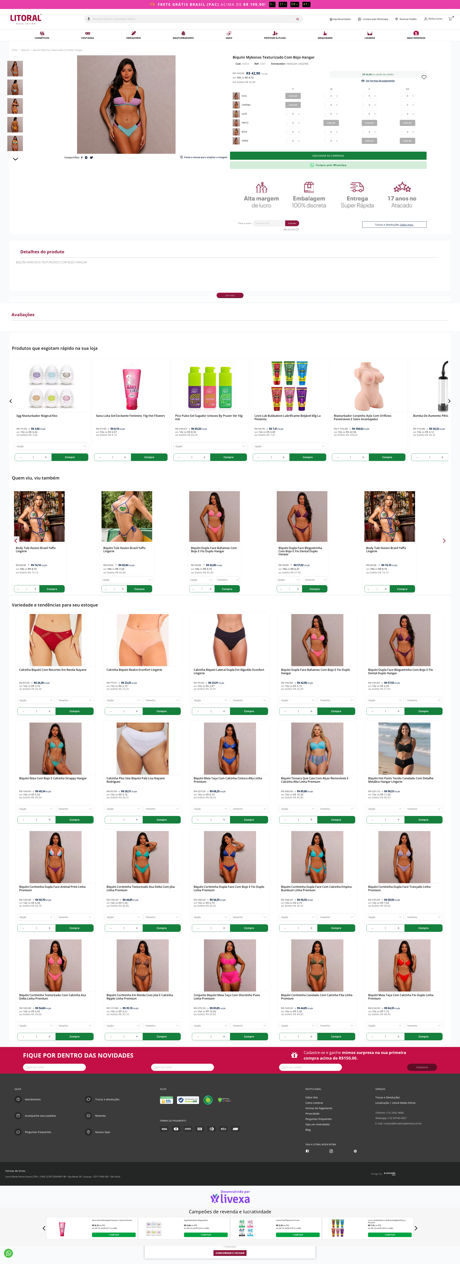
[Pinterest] (355, 1151)
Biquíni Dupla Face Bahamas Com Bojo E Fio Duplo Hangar (214, 549)
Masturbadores (183, 38)
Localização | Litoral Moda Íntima (395, 1102)
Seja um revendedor (317, 1124)
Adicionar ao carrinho (328, 155)
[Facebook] (307, 1151)
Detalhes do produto (42, 252)
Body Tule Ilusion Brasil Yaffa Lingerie (36, 549)
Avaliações (23, 314)
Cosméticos (42, 38)
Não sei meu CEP (291, 229)
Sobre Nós (311, 1097)
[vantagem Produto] (330, 194)
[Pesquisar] (297, 19)
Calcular (292, 223)
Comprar (114, 1235)
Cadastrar (422, 1067)
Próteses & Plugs (275, 38)
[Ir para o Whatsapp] (8, 1253)
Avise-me (293, 96)
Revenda (100, 1115)
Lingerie (370, 38)
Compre (52, 589)
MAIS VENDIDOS (416, 38)
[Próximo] (448, 401)
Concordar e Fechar (230, 1253)
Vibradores (133, 38)
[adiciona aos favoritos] (424, 77)
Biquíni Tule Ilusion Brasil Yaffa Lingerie (124, 549)
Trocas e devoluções (107, 1099)
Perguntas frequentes (318, 1119)
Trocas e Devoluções (387, 1097)
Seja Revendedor (341, 19)
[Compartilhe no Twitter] (91, 157)
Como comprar (314, 1102)
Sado (229, 38)
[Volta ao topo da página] (451, 1078)
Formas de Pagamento (318, 1108)
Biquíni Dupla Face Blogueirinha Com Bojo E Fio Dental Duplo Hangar (300, 551)
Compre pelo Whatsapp (375, 19)
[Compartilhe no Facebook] (82, 157)
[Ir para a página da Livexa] (230, 1196)
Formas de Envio (15, 1171)
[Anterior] (11, 401)
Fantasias (87, 38)
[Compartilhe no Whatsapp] (86, 157)
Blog (308, 1129)
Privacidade (312, 1113)
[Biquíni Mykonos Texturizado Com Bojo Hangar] (15, 69)
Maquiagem (325, 38)
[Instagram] (331, 1151)
